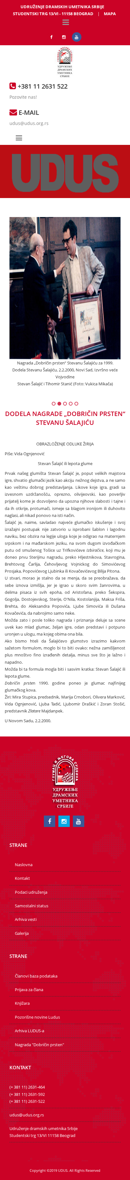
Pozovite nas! (23, 97)
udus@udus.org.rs (29, 123)
